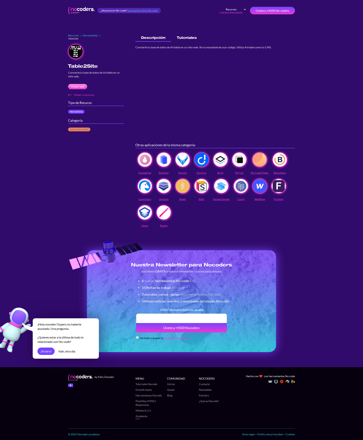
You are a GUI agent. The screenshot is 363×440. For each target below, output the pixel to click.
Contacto (204, 384)
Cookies (290, 434)
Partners (204, 395)
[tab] (153, 38)
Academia (141, 416)
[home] (81, 10)
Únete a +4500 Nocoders (181, 328)
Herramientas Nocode (149, 395)
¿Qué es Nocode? (209, 401)
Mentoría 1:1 (143, 410)
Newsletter (205, 389)
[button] (233, 10)
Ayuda (171, 389)
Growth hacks (144, 389)
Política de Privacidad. (177, 338)
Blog (169, 395)
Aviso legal (248, 434)
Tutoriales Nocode (146, 384)
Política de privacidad (270, 434)
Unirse (171, 384)
